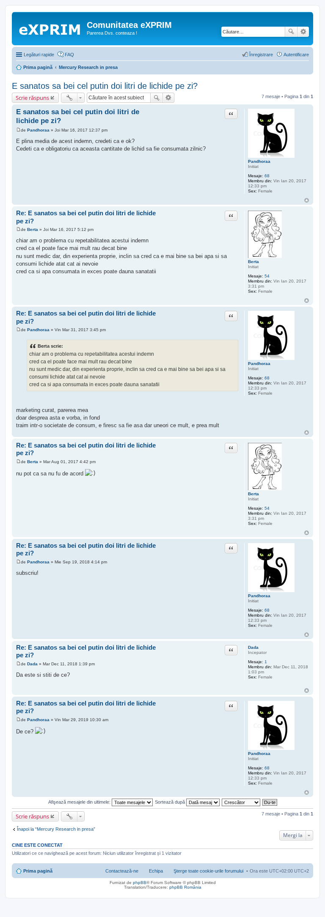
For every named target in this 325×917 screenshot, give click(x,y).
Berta (253, 261)
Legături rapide (39, 54)
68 (267, 175)
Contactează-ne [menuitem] (121, 870)
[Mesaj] (18, 130)
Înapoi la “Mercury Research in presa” (56, 829)
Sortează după (170, 801)
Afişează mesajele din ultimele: (80, 801)
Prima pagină (37, 870)
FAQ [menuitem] (69, 54)
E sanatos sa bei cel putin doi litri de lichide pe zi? (105, 86)
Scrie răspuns (32, 98)
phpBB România (185, 887)
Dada (253, 647)
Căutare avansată (303, 32)
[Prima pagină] (50, 27)
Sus (306, 200)
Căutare (291, 32)
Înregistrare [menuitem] (261, 54)
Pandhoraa (259, 161)
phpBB (139, 882)
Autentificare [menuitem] (296, 54)
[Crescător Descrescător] (241, 801)
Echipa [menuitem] (156, 870)
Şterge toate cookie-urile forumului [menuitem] (208, 870)
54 (267, 276)
